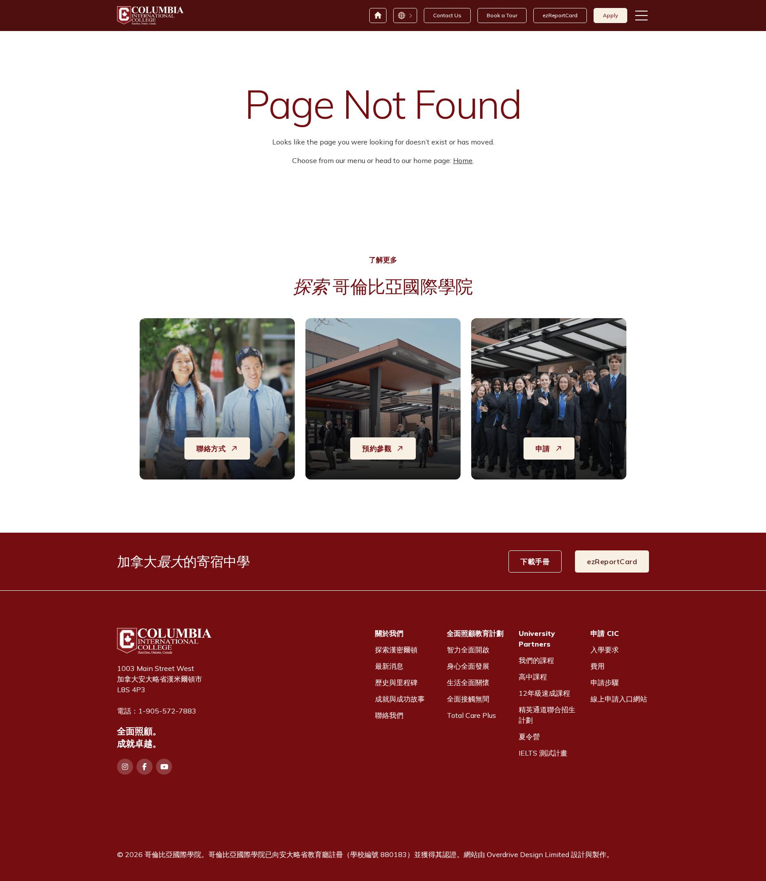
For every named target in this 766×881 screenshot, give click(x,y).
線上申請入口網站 (618, 698)
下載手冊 (535, 561)
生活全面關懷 (468, 682)
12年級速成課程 (544, 693)
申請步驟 (604, 682)
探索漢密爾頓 (396, 649)
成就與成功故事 (400, 698)
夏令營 (529, 736)
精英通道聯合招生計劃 (547, 715)
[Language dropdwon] (404, 15)
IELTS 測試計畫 (543, 752)
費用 (597, 666)
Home (463, 160)
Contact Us (447, 15)
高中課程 (533, 676)
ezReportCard (560, 15)
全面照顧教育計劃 (475, 633)
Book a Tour (502, 15)
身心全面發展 (468, 666)
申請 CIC (604, 633)
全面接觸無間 (468, 698)
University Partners (537, 638)
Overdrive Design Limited (528, 854)
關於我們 (389, 633)
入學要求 (604, 649)
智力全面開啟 (468, 649)
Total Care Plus (471, 715)
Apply (610, 15)
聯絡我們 (389, 715)
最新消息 (389, 666)
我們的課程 (536, 660)
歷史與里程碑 (396, 682)
